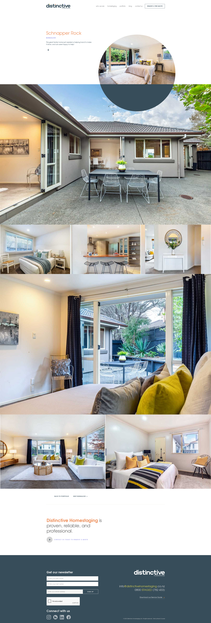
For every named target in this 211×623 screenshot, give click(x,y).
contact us (138, 6)
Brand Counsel (161, 618)
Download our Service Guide (152, 597)
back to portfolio (61, 496)
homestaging (112, 6)
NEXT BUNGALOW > (80, 496)
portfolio (123, 6)
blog (130, 6)
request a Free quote (155, 6)
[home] (58, 6)
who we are (100, 6)
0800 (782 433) (150, 590)
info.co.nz (142, 586)
